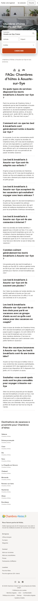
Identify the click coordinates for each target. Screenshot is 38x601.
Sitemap (19, 595)
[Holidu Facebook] (22, 582)
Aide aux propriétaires (8, 555)
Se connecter (22, 3)
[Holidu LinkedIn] (19, 582)
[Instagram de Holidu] (15, 582)
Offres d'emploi (6, 537)
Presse (4, 558)
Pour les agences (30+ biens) (11, 573)
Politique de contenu (9, 595)
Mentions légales (12, 593)
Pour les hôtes (6, 570)
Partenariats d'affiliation (9, 561)
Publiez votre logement (8, 3)
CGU (19, 593)
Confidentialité (27, 593)
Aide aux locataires (7, 552)
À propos (5, 540)
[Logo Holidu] (14, 516)
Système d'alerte (20, 598)
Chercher (19, 51)
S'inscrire (31, 3)
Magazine (5, 543)
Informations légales (29, 595)
